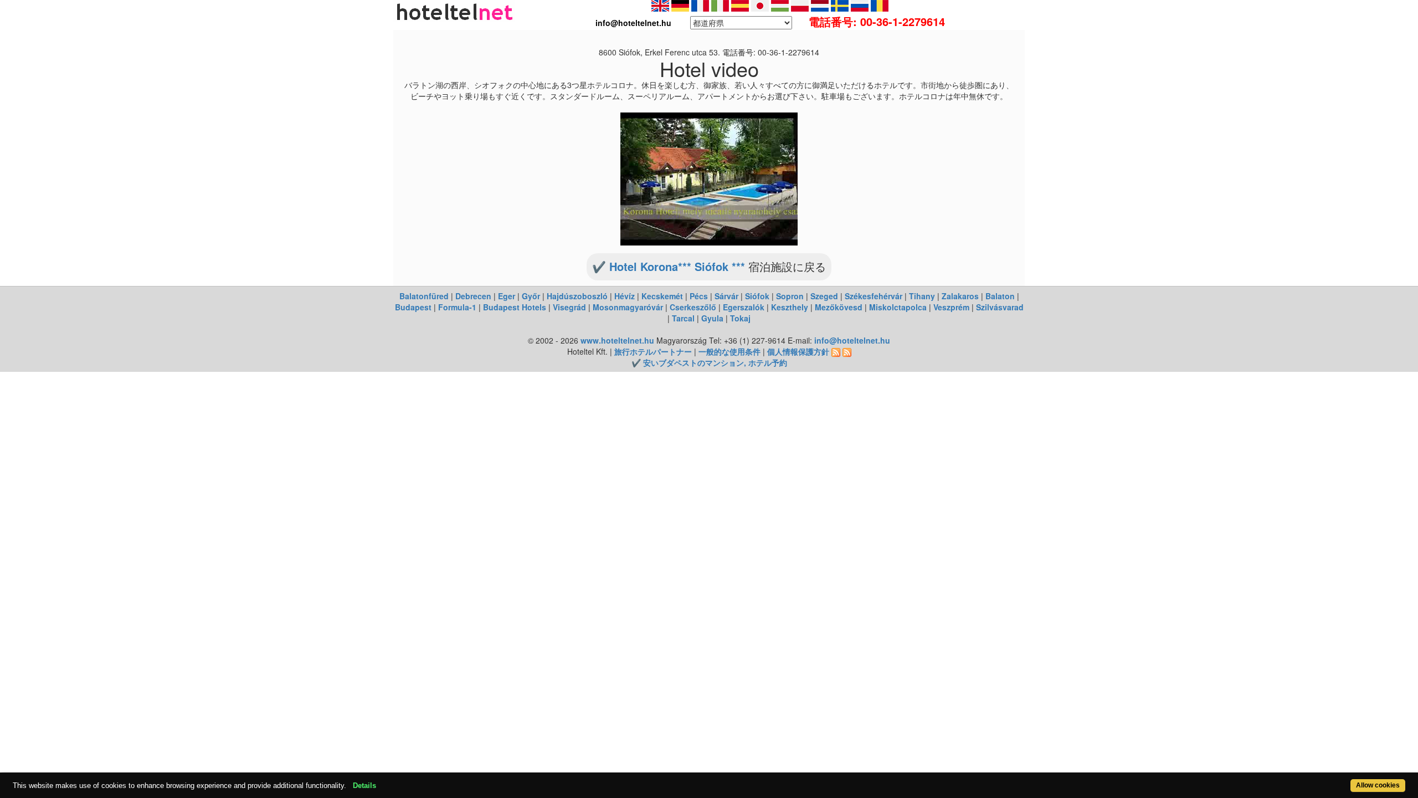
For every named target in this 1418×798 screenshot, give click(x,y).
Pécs (699, 295)
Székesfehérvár (873, 295)
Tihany (922, 295)
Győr (531, 295)
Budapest (413, 307)
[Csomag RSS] (846, 351)
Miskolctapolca (898, 307)
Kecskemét (662, 295)
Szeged (824, 295)
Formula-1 (457, 307)
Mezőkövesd (838, 307)
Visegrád (569, 307)
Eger (506, 295)
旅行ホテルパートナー (653, 351)
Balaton (1000, 295)
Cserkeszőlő (693, 307)
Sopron (790, 295)
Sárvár (726, 295)
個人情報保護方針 (798, 351)
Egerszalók (743, 307)
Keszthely (789, 307)
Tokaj (740, 318)
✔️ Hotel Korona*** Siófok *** (668, 266)
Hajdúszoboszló (577, 295)
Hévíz (624, 295)
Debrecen (473, 295)
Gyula (712, 318)
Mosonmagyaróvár (628, 307)
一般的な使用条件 (729, 351)
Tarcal (683, 318)
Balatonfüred (424, 295)
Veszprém (951, 307)
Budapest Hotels (514, 307)
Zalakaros (960, 295)
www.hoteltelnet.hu (617, 340)
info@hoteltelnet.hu (852, 340)
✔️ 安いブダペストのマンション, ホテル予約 (709, 362)
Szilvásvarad (1000, 307)
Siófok (757, 295)
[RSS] (835, 351)
